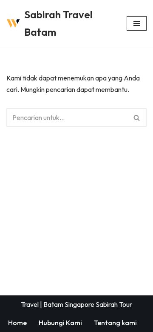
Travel (30, 304)
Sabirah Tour (114, 304)
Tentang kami (115, 322)
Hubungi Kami (60, 322)
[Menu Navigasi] (137, 23)
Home (17, 322)
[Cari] (137, 117)
